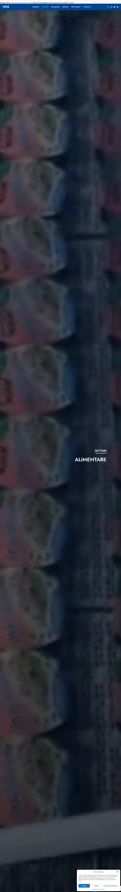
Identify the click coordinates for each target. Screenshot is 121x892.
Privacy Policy (102, 889)
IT (108, 7)
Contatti (87, 7)
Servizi (65, 7)
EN (111, 7)
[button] (118, 872)
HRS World (76, 7)
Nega (96, 886)
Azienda (35, 7)
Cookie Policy (95, 889)
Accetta (84, 886)
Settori (45, 7)
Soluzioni (55, 7)
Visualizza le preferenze (111, 886)
